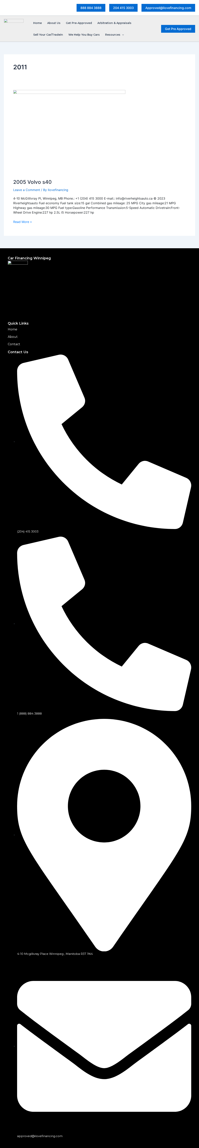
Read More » (22, 221)
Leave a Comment (26, 190)
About (13, 337)
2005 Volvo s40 (32, 182)
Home (12, 329)
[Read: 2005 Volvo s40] (69, 132)
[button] (91, 8)
